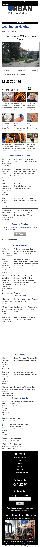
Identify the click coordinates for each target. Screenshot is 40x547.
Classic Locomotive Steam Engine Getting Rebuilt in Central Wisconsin (26, 186)
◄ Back (6, 70)
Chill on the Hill (15, 418)
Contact (19, 466)
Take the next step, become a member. (20, 508)
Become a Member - (29, 2)
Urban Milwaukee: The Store (20, 515)
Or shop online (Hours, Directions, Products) (20, 544)
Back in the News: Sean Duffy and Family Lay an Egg (25, 160)
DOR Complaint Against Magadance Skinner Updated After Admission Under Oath (26, 261)
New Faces (20, 354)
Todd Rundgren (15, 444)
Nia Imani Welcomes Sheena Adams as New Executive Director (25, 373)
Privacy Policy (19, 469)
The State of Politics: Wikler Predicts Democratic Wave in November (24, 213)
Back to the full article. (9, 31)
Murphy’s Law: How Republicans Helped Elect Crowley (25, 308)
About (20, 460)
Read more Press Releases (11, 293)
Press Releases (20, 245)
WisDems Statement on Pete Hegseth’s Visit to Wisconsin (24, 250)
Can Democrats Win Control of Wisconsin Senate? (24, 199)
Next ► (34, 70)
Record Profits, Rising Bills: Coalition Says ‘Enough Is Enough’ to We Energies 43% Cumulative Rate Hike (24, 279)
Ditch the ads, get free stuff (20, 510)
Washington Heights (15, 26)
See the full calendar (8, 448)
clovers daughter (16, 438)
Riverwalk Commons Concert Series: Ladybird (20, 425)
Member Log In (6, 4)
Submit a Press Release (20, 472)
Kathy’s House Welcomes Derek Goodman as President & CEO (25, 388)
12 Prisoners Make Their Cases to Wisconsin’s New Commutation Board (25, 171)
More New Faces (7, 396)
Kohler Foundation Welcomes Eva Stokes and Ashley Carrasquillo (26, 359)
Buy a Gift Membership (10, 240)
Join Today (20, 234)
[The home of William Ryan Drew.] (20, 54)
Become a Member (20, 224)
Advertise (20, 463)
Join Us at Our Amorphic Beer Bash (12, 2)
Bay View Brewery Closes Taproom (26, 299)
